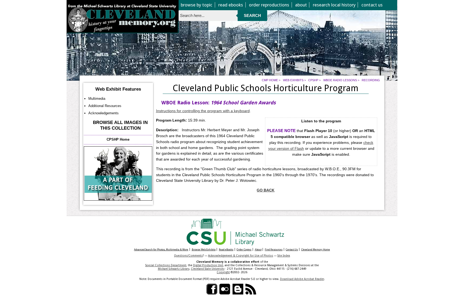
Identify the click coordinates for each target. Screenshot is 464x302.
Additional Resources (104, 106)
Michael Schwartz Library (173, 268)
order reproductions (269, 5)
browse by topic (196, 5)
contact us (372, 5)
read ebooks (230, 5)
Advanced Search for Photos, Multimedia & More (161, 249)
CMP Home (270, 80)
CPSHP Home (118, 139)
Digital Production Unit (208, 265)
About (258, 249)
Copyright (223, 272)
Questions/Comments (188, 255)
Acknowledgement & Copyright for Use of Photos (240, 255)
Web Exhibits (293, 80)
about (301, 5)
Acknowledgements (103, 113)
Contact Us (292, 249)
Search (252, 15)
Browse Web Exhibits (204, 249)
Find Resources (273, 249)
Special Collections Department (165, 265)
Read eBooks (226, 249)
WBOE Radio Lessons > (341, 80)
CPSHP (313, 80)
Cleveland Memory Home (315, 249)
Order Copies (244, 249)
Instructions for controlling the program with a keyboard (203, 111)
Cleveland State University (207, 268)
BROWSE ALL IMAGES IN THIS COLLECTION (120, 125)
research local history (334, 5)
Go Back (265, 190)
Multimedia (96, 99)
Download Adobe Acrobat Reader (302, 278)
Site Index (283, 255)
